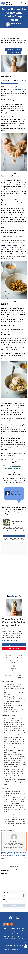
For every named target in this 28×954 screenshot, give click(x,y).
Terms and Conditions (10, 949)
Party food (12, 855)
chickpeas (9, 245)
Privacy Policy (20, 949)
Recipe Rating (5, 870)
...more (23, 848)
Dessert (20, 852)
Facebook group (12, 480)
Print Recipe (14, 52)
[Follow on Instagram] (11, 924)
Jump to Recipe (14, 49)
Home (2, 31)
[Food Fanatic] (10, 3)
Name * (5, 892)
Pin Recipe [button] (15, 648)
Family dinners (14, 853)
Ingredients (7, 855)
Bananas (13, 852)
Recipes (6, 31)
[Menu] (26, 3)
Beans (17, 852)
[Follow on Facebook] (4, 924)
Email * (5, 899)
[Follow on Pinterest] (7, 924)
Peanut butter (19, 855)
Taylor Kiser (15, 25)
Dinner (8, 853)
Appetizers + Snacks (6, 852)
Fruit (19, 853)
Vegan (23, 855)
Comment (4, 873)
